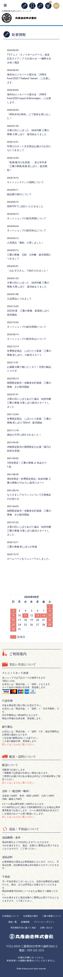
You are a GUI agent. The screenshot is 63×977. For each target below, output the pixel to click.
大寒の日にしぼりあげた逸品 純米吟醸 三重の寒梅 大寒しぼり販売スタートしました (29, 402)
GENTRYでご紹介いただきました (25, 206)
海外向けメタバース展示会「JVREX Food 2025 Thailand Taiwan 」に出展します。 (28, 78)
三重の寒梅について (51, 915)
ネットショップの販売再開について (26, 218)
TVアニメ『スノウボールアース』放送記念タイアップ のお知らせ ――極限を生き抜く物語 (29, 58)
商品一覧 (12, 921)
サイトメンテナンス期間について (25, 182)
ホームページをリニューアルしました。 (29, 558)
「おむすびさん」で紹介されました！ (28, 270)
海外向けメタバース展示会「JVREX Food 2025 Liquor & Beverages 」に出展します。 (29, 98)
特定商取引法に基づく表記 (23, 927)
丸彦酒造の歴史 (30, 915)
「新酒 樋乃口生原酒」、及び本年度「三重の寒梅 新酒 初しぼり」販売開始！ (27, 166)
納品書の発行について (19, 194)
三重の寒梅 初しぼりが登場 (22, 546)
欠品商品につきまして (19, 298)
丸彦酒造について (10, 915)
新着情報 (25, 921)
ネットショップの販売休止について (26, 230)
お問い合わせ (46, 927)
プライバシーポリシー (44, 921)
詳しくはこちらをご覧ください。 (19, 744)
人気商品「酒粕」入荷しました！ (25, 242)
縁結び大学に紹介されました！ (24, 434)
